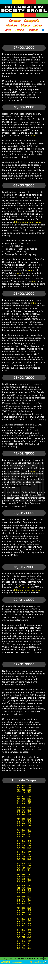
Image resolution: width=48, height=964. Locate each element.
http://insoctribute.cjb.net (27, 222)
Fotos (7, 30)
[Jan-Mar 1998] (24, 930)
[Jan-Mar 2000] (24, 908)
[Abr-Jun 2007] (24, 832)
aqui (33, 135)
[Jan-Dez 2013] (24, 803)
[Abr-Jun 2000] (24, 910)
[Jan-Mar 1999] (24, 919)
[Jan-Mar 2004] (24, 863)
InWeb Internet (39, 962)
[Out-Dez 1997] (24, 948)
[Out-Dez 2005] (24, 859)
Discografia (31, 20)
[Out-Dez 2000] (24, 915)
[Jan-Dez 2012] (24, 801)
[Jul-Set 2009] (24, 812)
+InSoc (19, 30)
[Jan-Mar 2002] (24, 886)
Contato (33, 30)
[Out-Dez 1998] (24, 937)
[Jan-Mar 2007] (24, 830)
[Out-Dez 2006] (24, 848)
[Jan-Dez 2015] (24, 788)
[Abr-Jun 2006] (24, 843)
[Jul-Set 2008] (24, 823)
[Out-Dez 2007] (24, 837)
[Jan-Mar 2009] (24, 808)
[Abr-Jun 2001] (24, 899)
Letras (37, 25)
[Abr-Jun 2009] (24, 810)
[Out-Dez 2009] (24, 814)
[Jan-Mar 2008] (24, 819)
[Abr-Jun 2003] (24, 877)
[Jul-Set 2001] (24, 901)
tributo (34, 303)
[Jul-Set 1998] (24, 935)
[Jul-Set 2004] (24, 868)
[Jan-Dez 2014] (24, 785)
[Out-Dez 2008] (24, 825)
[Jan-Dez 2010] (24, 797)
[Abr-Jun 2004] (24, 866)
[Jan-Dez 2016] (24, 790)
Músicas (11, 25)
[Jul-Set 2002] (24, 890)
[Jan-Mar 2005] (24, 852)
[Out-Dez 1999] (24, 926)
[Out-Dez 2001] (24, 903)
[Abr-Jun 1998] (24, 932)
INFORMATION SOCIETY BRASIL (24, 8)
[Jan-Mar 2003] (24, 874)
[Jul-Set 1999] (24, 923)
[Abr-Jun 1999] (24, 921)
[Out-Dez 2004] (24, 870)
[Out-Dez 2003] (24, 881)
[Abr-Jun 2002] (24, 888)
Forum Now (24, 587)
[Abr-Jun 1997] (24, 943)
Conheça (14, 20)
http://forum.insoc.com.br (27, 590)
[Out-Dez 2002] (24, 892)
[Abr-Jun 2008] (24, 821)
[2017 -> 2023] (24, 792)
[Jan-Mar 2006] (24, 841)
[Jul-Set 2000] (24, 912)
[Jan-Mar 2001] (24, 897)
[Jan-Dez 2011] (24, 799)
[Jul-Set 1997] (24, 946)
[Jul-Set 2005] (24, 857)
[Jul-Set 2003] (24, 879)
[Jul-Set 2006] (24, 846)
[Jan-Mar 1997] (24, 941)
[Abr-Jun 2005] (24, 854)
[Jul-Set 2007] (24, 834)
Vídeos (25, 25)
